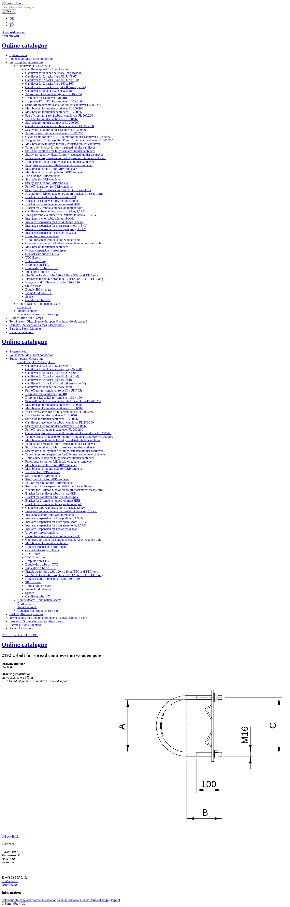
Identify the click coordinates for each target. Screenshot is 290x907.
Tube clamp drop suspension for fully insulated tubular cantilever (65, 158)
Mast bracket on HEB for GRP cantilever (51, 168)
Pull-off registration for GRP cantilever (49, 186)
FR (11, 22)
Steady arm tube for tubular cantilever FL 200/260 (56, 129)
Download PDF (20, 635)
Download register (13, 32)
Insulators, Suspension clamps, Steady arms (36, 325)
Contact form (10, 881)
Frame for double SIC (38, 293)
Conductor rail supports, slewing (37, 314)
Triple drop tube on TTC (40, 271)
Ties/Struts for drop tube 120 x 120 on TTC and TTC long (61, 275)
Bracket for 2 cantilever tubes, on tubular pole (53, 207)
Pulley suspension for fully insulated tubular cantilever (59, 165)
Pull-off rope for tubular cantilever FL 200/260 (54, 133)
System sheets (18, 55)
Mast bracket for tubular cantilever (46, 247)
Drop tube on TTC (37, 264)
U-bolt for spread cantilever (42, 236)
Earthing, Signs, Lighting (25, 328)
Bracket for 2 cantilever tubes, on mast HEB (52, 204)
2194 (34, 635)
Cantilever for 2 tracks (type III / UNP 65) (51, 76)
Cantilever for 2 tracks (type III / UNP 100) (52, 80)
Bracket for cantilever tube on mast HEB (50, 197)
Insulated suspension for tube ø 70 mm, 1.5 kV (54, 222)
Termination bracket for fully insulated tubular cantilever (60, 147)
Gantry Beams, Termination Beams (39, 303)
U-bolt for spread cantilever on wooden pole (52, 239)
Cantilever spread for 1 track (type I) (47, 69)
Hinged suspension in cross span (45, 250)
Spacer (29, 296)
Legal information (68, 900)
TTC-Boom (32, 257)
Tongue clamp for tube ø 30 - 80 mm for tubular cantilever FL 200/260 (69, 140)
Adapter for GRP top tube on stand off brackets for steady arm (64, 193)
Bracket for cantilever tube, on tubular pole (52, 200)
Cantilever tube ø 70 (38, 300)
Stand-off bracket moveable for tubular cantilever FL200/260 (63, 105)
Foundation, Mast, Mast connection (31, 58)
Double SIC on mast (38, 289)
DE (11, 18)
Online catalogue (24, 45)
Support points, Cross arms (26, 62)
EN (11, 25)
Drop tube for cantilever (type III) (46, 97)
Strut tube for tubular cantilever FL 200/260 (52, 122)
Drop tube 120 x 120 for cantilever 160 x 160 (53, 101)
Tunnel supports (27, 310)
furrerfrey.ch (9, 884)
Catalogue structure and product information (29, 900)
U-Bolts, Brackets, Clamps (26, 318)
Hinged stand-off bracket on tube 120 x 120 (52, 282)
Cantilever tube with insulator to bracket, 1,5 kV (55, 211)
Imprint (115, 900)
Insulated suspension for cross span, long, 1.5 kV (55, 229)
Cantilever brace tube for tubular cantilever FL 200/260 (59, 126)
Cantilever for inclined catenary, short (48, 90)
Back (15, 836)
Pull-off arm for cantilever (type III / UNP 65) (53, 94)
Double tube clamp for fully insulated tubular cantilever (59, 161)
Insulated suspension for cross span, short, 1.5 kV (56, 225)
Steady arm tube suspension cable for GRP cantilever (58, 190)
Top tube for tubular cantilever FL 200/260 (51, 119)
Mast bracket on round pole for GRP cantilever (54, 172)
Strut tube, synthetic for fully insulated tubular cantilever (60, 151)
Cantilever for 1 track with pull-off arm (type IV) (55, 87)
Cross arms (24, 307)
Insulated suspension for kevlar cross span (51, 232)
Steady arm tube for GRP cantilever (47, 183)
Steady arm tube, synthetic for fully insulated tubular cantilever (64, 154)
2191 (5, 635)
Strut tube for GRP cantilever (43, 179)
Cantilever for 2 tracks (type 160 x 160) (49, 83)
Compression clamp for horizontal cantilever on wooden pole (63, 243)
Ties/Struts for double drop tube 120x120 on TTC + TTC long (64, 279)
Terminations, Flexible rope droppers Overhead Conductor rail (48, 321)
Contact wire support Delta (42, 254)
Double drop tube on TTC (41, 268)
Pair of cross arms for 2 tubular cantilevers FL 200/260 (59, 115)
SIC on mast (33, 286)
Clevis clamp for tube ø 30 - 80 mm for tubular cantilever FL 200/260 (68, 136)
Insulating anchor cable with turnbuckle (49, 218)
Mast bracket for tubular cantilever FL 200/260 (54, 108)
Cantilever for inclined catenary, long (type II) (53, 73)
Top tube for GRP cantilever (42, 176)
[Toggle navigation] (23, 4)
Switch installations (21, 332)
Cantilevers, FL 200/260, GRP (36, 65)
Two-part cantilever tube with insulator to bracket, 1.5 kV (61, 215)
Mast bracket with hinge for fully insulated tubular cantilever (62, 144)
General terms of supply (95, 900)
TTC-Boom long (35, 261)
